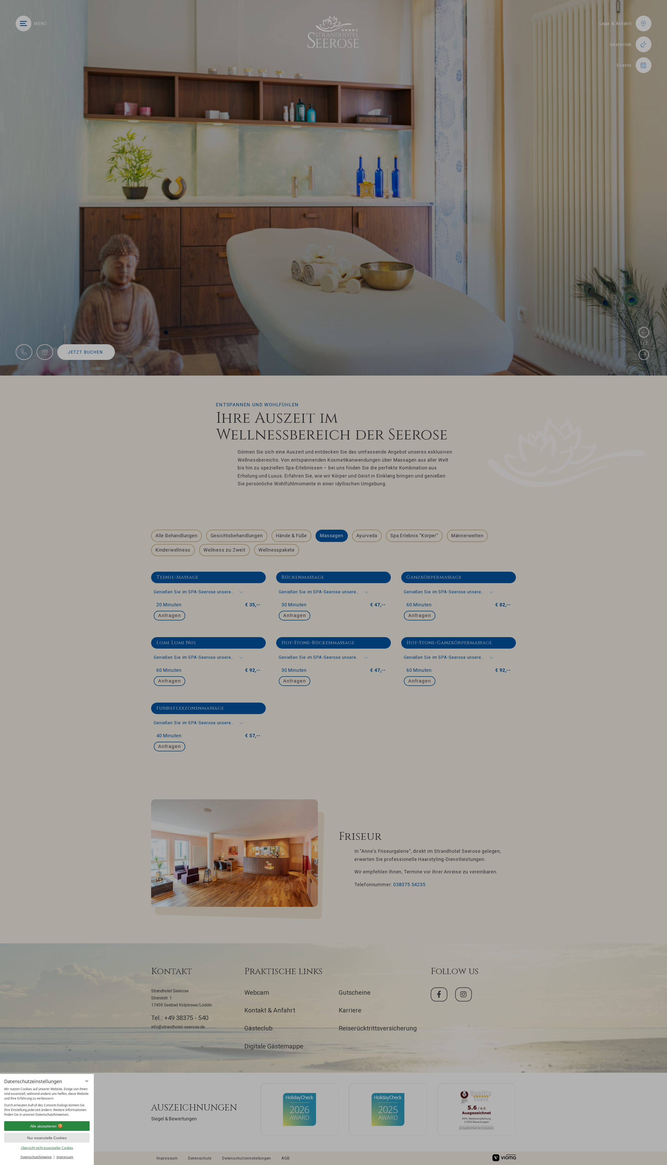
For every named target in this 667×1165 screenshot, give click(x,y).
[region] (47, 1102)
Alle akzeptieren (43, 1126)
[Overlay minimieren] (87, 1081)
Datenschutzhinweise (36, 1157)
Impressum (65, 1157)
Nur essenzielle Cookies (47, 1138)
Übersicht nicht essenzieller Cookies (47, 1148)
